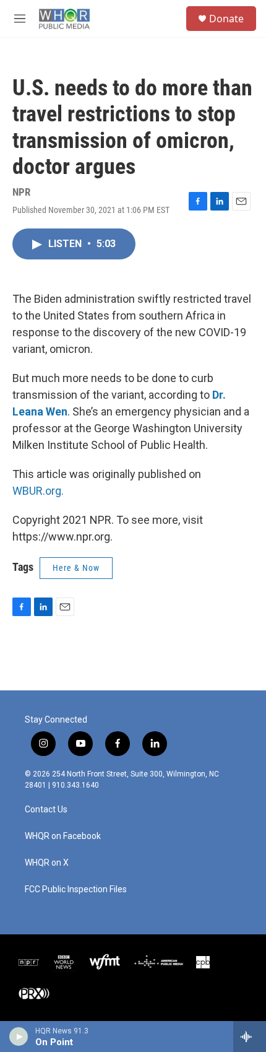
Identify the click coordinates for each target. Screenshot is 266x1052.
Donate (226, 18)
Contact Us (46, 809)
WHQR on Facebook (63, 836)
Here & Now (76, 568)
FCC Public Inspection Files (76, 889)
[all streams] (249, 1036)
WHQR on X (47, 862)
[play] (19, 1036)
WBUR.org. (38, 490)
